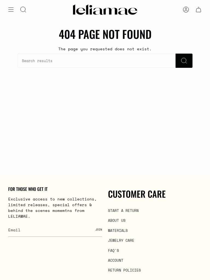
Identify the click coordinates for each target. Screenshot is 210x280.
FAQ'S (113, 250)
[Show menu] (10, 9)
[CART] (198, 9)
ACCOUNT (115, 260)
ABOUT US (117, 220)
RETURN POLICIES (124, 270)
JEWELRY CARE (121, 240)
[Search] (184, 61)
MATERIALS (118, 230)
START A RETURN (123, 210)
